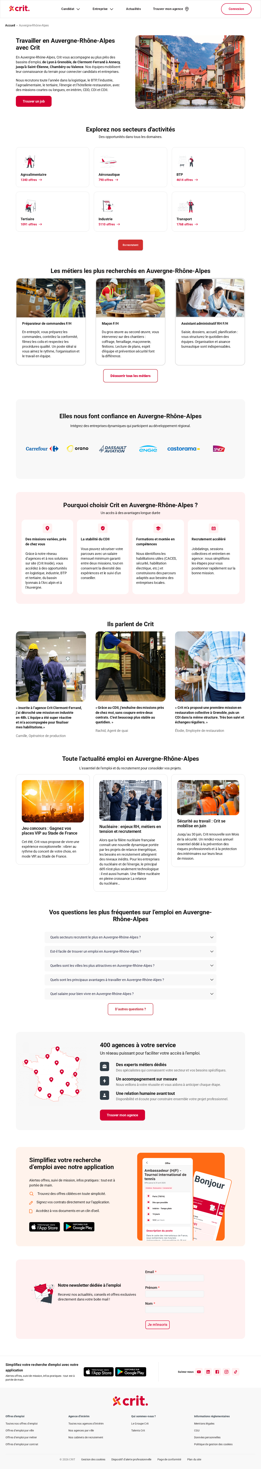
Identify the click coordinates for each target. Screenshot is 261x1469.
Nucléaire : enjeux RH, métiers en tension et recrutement (130, 829)
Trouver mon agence (122, 1115)
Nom (150, 1303)
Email (150, 1272)
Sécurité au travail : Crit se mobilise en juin (201, 823)
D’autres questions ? (130, 1009)
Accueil (10, 25)
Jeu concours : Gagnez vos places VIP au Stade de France (49, 831)
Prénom (152, 1288)
